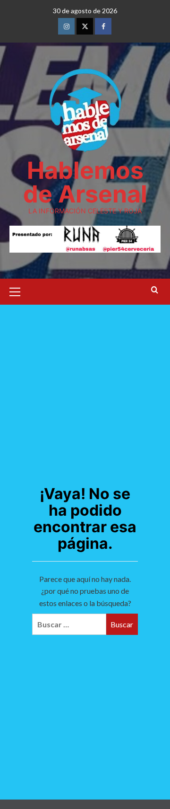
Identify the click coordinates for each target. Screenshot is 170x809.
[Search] (155, 290)
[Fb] (103, 26)
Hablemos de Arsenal (85, 182)
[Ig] (66, 26)
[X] (84, 26)
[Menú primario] (18, 290)
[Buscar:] (69, 624)
